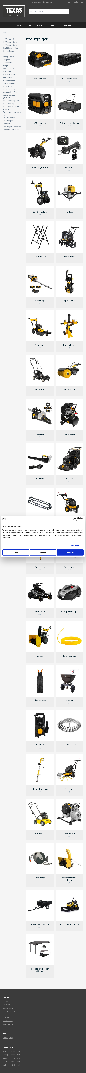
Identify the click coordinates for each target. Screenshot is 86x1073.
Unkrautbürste (8, 51)
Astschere (6, 54)
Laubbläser (7, 63)
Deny (16, 552)
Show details (74, 546)
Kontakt (67, 25)
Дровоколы (7, 86)
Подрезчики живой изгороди (11, 107)
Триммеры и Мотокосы (12, 126)
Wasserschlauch (9, 74)
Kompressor (7, 60)
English (76, 2)
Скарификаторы (9, 118)
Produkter (19, 25)
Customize (42, 552)
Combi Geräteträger (10, 48)
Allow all (70, 552)
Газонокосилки (9, 83)
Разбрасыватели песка (12, 112)
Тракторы (7, 124)
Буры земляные (9, 80)
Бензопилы (7, 77)
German (70, 2)
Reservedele (41, 25)
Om (29, 25)
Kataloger (55, 25)
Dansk (81, 2)
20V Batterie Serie (10, 39)
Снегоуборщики (9, 121)
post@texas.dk (8, 1021)
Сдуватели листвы (10, 115)
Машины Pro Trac (10, 92)
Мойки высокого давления (10, 96)
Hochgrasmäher (9, 57)
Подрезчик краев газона (13, 103)
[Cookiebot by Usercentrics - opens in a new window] (74, 519)
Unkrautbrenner (9, 71)
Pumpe (5, 65)
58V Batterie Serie (10, 45)
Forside (5, 32)
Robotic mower (8, 68)
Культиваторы (9, 89)
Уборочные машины (11, 129)
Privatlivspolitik (8, 1038)
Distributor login (8, 1024)
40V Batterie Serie (10, 42)
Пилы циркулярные (11, 100)
